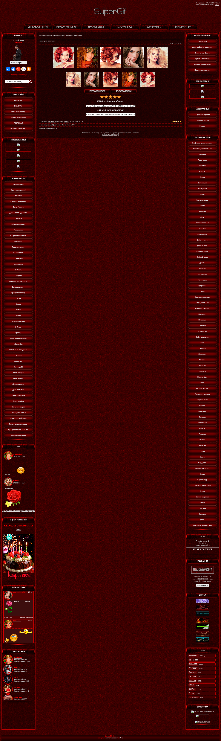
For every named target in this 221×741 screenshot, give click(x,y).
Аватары (78, 35)
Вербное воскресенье (18, 281)
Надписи (202, 371)
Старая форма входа (18, 75)
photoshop (193, 697)
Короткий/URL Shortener (202, 47)
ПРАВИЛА (18, 106)
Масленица (18, 264)
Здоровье (202, 286)
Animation (193, 668)
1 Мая (18, 310)
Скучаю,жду (202, 480)
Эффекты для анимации (202, 143)
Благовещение (18, 287)
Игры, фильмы (202, 303)
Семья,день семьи (18, 412)
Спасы (18, 304)
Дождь (202, 263)
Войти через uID (18, 62)
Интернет (202, 314)
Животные (202, 274)
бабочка (192, 676)
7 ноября (18, 355)
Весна (202, 177)
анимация (193, 655)
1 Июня (18, 327)
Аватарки (202, 154)
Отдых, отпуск (202, 388)
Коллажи (202, 325)
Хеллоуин (18, 361)
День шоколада (18, 395)
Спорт (202, 491)
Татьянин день (18, 247)
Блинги (202, 171)
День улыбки (18, 401)
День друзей (18, 378)
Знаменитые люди (202, 297)
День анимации (18, 407)
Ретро (202, 451)
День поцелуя (18, 384)
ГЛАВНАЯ (18, 100)
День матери (18, 373)
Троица (18, 333)
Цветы (202, 520)
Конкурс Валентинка (202, 64)
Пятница (202, 434)
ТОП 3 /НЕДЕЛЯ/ (202, 81)
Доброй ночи (202, 257)
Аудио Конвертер (202, 58)
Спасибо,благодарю (202, 485)
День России (18, 207)
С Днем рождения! (18, 190)
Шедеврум (202, 41)
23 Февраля (18, 258)
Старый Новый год (18, 235)
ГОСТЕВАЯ (18, 123)
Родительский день (18, 418)
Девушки (202, 211)
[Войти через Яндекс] (18, 69)
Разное (202, 126)
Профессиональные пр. (18, 430)
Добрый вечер (202, 251)
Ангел (191, 693)
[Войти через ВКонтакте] (8, 69)
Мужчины (202, 354)
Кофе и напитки (202, 337)
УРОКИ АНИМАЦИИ (18, 117)
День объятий (18, 390)
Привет (202, 405)
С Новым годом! (18, 224)
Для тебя (202, 228)
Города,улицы (202, 200)
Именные (202, 320)
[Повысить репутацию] (97, 91)
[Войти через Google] (23, 69)
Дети (202, 217)
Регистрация (108, 135)
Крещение (18, 241)
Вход (116, 135)
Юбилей (18, 196)
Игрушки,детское (202, 308)
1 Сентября (18, 344)
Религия (202, 445)
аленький (193, 664)
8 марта (192, 672)
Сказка (202, 474)
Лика (18, 530)
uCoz (121, 738)
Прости (202, 428)
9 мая (191, 685)
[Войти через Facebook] (13, 69)
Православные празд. (18, 424)
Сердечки (202, 463)
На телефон (202, 377)
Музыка (202, 360)
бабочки (192, 681)
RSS (217, 5)
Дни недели (202, 234)
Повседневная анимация (63, 35)
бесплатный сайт (111, 738)
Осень (202, 383)
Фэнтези (202, 514)
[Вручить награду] (124, 91)
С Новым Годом (202, 120)
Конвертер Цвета (202, 53)
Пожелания (202, 423)
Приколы (202, 411)
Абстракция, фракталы (202, 148)
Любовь (202, 348)
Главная (42, 35)
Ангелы (202, 166)
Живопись (202, 280)
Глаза (202, 194)
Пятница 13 (18, 367)
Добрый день (202, 246)
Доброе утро (202, 240)
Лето (202, 343)
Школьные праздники (18, 350)
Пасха (18, 298)
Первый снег (202, 400)
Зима (202, 291)
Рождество (18, 230)
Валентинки (18, 253)
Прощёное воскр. (18, 293)
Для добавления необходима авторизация (18, 511)
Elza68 (66, 121)
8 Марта (18, 270)
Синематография (202, 468)
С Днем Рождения (202, 115)
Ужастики (202, 508)
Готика (202, 206)
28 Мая (192, 689)
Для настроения (202, 223)
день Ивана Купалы (18, 338)
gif (190, 660)
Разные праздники (18, 435)
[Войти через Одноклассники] (29, 69)
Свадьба (18, 218)
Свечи (202, 457)
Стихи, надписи (202, 497)
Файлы (49, 35)
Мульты (202, 365)
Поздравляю (18, 184)
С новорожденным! (18, 201)
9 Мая (18, 315)
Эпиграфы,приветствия (202, 525)
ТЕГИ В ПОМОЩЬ (18, 112)
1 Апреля (18, 275)
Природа (202, 417)
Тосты (202, 502)
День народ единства (18, 213)
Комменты (202, 331)
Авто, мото (202, 160)
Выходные (202, 188)
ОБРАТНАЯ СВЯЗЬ (18, 129)
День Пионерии (18, 321)
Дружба (202, 268)
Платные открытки (202, 70)
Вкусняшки (202, 183)
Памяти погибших (202, 394)
